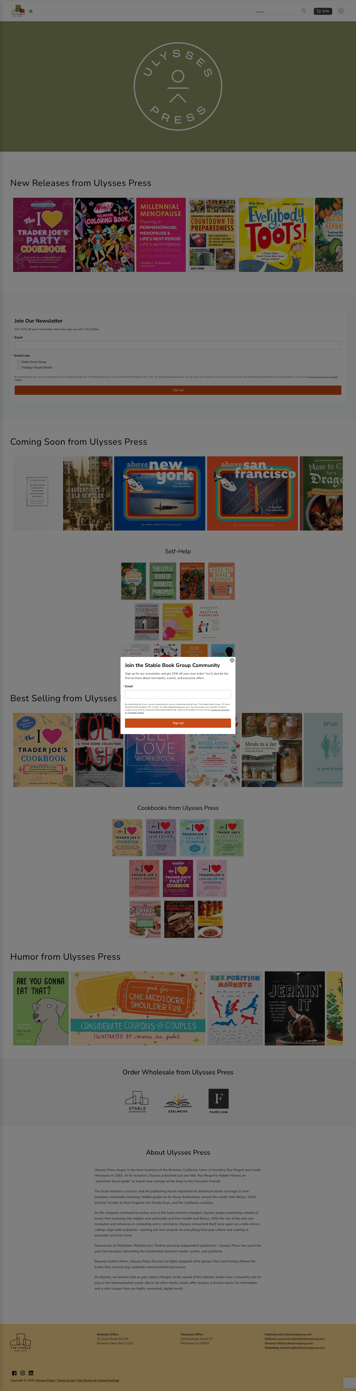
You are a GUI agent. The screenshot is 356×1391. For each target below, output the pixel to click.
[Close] (232, 660)
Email (129, 686)
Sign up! (178, 723)
